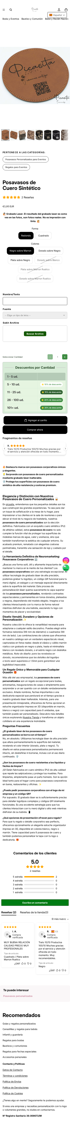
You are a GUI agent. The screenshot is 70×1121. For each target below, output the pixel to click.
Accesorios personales (15, 1057)
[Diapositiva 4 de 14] (30, 135)
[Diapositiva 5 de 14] (39, 135)
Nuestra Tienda (31, 717)
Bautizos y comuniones (15, 1045)
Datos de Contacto (13, 1069)
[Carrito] (66, 9)
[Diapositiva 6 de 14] (47, 135)
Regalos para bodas (13, 1040)
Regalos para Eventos (16, 167)
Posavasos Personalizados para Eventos (25, 159)
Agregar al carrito (37, 420)
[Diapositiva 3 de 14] (22, 135)
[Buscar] (10, 9)
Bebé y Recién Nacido (57, 18)
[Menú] (3, 9)
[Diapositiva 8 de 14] (64, 135)
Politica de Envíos (12, 1081)
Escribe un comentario (35, 902)
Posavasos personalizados (18, 996)
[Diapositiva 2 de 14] (13, 135)
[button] (57, 15)
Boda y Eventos (10, 18)
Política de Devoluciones (15, 1087)
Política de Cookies (13, 1093)
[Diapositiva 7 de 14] (56, 135)
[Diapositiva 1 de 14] (5, 135)
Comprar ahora (35, 429)
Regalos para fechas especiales (19, 1051)
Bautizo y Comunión (32, 18)
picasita (10, 504)
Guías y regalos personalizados (19, 1023)
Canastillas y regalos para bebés (20, 1029)
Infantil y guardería (13, 1034)
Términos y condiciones (15, 1075)
